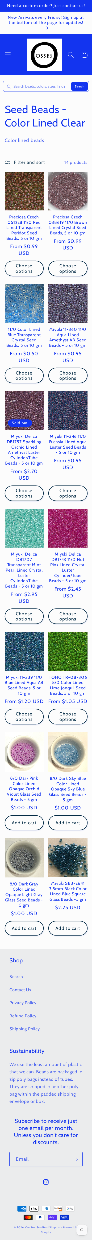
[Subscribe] (75, 1159)
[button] (7, 54)
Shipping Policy (24, 1028)
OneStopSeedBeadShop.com (43, 1227)
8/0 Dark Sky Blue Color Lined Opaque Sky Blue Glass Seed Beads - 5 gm (68, 789)
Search (79, 86)
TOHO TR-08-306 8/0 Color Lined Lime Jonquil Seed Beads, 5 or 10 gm (68, 685)
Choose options (24, 268)
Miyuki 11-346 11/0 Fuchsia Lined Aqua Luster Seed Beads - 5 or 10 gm (68, 444)
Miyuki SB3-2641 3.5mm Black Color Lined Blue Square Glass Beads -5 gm (68, 891)
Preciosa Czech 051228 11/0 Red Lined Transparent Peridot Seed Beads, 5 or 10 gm (24, 227)
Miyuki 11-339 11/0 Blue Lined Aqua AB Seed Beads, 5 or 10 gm (24, 685)
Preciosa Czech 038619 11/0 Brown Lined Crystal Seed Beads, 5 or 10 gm (68, 225)
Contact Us (20, 989)
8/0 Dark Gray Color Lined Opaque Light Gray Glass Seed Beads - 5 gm (24, 894)
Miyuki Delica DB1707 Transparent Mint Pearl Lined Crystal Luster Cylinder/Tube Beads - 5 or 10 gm (24, 570)
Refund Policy (23, 1016)
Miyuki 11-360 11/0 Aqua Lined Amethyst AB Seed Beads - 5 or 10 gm (68, 337)
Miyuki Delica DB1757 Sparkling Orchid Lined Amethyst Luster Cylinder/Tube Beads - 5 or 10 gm (24, 450)
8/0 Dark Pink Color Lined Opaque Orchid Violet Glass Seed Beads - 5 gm (24, 789)
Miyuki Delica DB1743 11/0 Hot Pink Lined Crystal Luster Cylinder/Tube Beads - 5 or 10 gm (68, 567)
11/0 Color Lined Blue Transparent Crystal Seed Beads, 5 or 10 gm (24, 337)
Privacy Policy (23, 1002)
